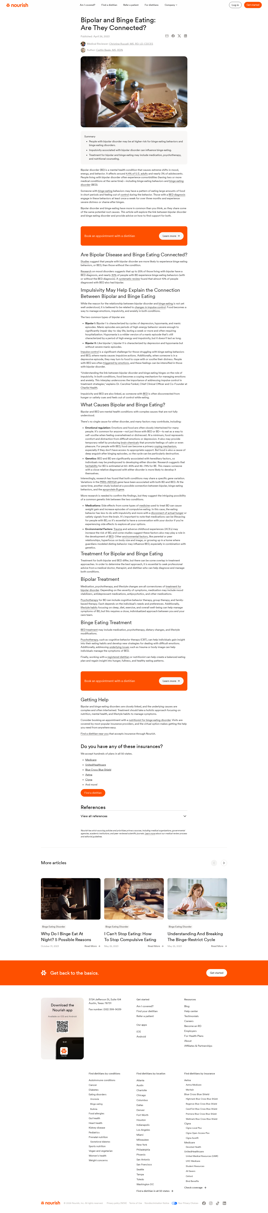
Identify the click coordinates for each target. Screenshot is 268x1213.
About (188, 1040)
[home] (17, 5)
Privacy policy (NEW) (117, 1203)
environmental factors (135, 536)
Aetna (88, 774)
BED (145, 393)
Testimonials (191, 1016)
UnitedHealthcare (95, 764)
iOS (138, 1031)
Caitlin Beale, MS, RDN (109, 50)
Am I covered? (145, 1006)
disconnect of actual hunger (167, 512)
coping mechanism (165, 446)
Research (86, 271)
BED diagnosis (177, 194)
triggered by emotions (116, 362)
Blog (187, 1006)
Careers (189, 1021)
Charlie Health (89, 387)
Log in (235, 4)
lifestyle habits (89, 607)
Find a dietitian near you (95, 733)
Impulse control (90, 351)
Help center (191, 1011)
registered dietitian (118, 656)
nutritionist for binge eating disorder (150, 720)
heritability (91, 465)
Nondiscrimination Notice (157, 1203)
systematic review (129, 278)
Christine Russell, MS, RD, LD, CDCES (131, 43)
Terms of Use (135, 1203)
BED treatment (89, 629)
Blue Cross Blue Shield (98, 769)
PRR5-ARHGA (108, 482)
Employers (190, 1030)
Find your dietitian (147, 1011)
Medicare (90, 759)
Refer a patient (145, 1016)
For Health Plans (193, 1035)
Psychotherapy (89, 600)
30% (113, 275)
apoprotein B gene (113, 489)
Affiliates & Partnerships (198, 1045)
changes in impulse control (150, 307)
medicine (144, 505)
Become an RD (192, 1026)
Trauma (118, 529)
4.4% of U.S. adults (137, 173)
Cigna (88, 779)
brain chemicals (130, 442)
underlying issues (119, 647)
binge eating (105, 190)
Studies (85, 261)
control (125, 194)
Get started (253, 4)
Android (141, 1036)
